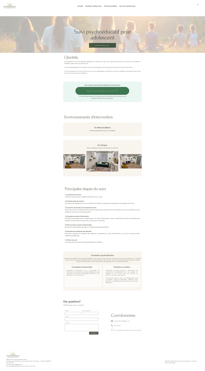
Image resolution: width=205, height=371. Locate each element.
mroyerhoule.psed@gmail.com (122, 321)
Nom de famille (86, 310)
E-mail (66, 316)
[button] (198, 4)
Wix (174, 362)
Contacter (67, 322)
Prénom (67, 310)
